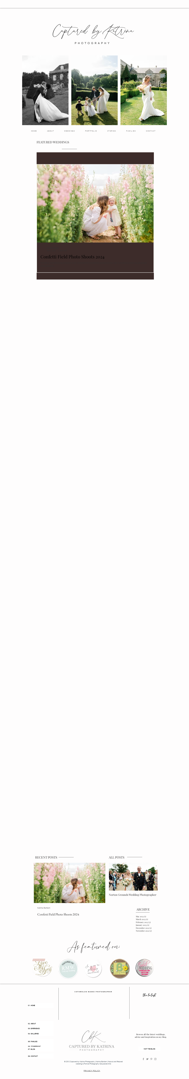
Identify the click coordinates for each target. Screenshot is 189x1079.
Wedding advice (91, 158)
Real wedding (73, 158)
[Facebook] (143, 1059)
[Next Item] (100, 883)
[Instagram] (155, 1059)
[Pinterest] (151, 1059)
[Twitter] (147, 1059)
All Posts (40, 158)
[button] (150, 158)
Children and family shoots (116, 158)
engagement (55, 158)
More (136, 158)
